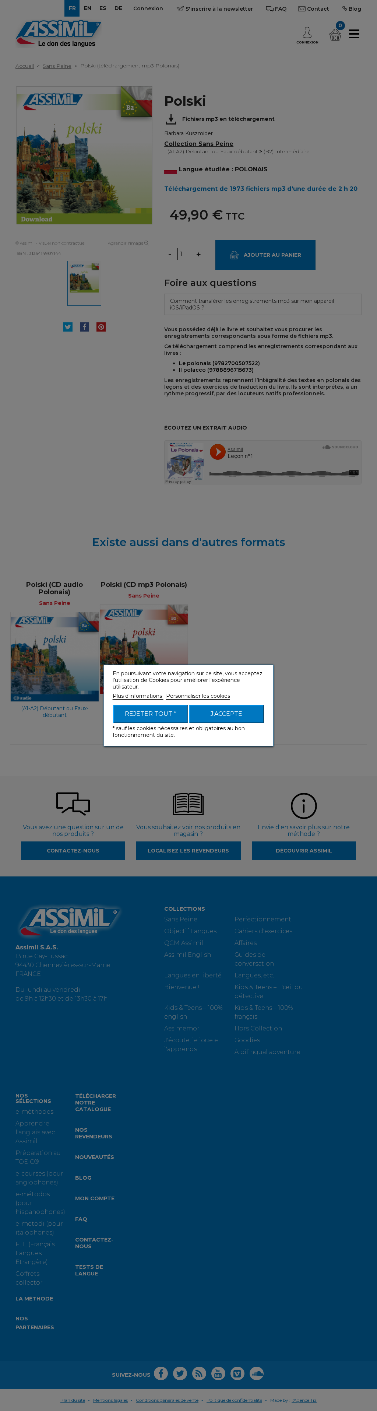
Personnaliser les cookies (198, 696)
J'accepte (226, 713)
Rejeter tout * (150, 713)
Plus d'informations (138, 696)
